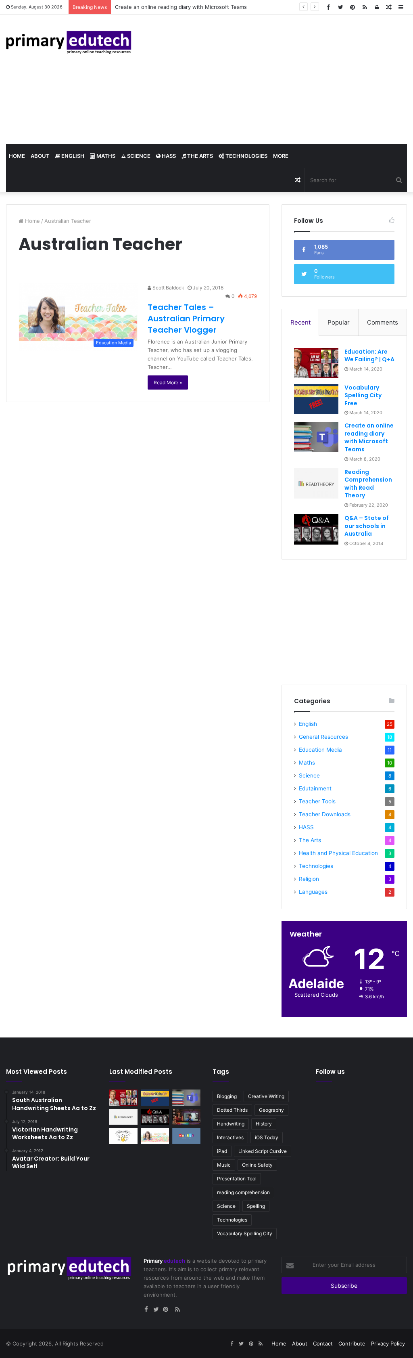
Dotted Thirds (232, 1110)
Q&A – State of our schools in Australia (366, 526)
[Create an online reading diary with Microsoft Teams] (316, 437)
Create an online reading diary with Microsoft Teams (181, 7)
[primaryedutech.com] (68, 42)
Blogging (227, 1096)
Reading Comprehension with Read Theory (368, 484)
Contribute (351, 1343)
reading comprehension (243, 1192)
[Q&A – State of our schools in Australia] (316, 529)
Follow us (330, 1071)
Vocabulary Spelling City (244, 1233)
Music (224, 1165)
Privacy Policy (388, 1343)
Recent (300, 322)
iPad (222, 1151)
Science (138, 156)
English (72, 156)
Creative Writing (266, 1096)
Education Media (320, 749)
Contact (323, 1343)
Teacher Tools (317, 801)
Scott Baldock (167, 288)
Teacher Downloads (324, 814)
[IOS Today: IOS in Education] (186, 1117)
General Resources (323, 736)
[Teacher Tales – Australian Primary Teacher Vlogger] (155, 1136)
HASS (168, 156)
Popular (338, 322)
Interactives (230, 1137)
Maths (105, 156)
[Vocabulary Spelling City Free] (316, 399)
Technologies (245, 156)
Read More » (168, 382)
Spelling (256, 1206)
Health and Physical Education (338, 853)
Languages (313, 892)
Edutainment (315, 788)
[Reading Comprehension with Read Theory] (316, 483)
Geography (271, 1110)
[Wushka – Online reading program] (186, 1136)
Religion (309, 879)
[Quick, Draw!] (123, 1136)
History (264, 1124)
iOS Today (266, 1137)
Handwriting (230, 1124)
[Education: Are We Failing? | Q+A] (316, 363)
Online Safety (257, 1165)
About (40, 156)
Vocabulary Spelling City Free (363, 395)
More (280, 156)
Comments (382, 322)
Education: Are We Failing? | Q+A (369, 356)
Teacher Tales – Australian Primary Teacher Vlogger (186, 318)
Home (17, 156)
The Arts (199, 156)
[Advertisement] (275, 79)
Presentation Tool (237, 1179)
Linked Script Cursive (262, 1151)
